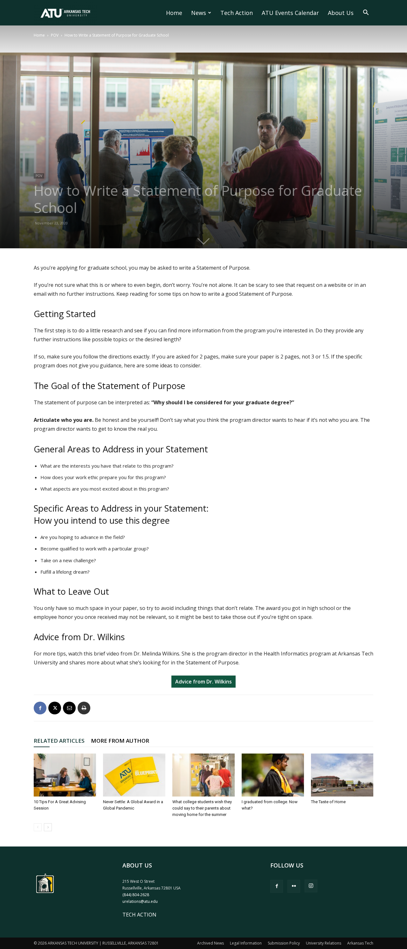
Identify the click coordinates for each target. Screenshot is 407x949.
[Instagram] (311, 886)
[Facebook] (40, 708)
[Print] (84, 708)
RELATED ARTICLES (59, 740)
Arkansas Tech (360, 943)
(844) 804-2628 (135, 894)
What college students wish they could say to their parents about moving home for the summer (202, 808)
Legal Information (246, 943)
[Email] (69, 708)
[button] (365, 13)
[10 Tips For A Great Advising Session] (65, 775)
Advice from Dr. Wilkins (203, 681)
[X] (54, 708)
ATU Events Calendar (290, 13)
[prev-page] (38, 827)
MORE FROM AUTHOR (120, 740)
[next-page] (48, 827)
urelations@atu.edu (140, 901)
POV (55, 35)
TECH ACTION (139, 914)
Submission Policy (284, 943)
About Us (341, 13)
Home (174, 13)
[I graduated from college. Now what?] (273, 775)
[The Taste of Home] (342, 775)
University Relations (323, 943)
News (198, 13)
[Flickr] (293, 886)
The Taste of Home (328, 801)
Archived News (210, 943)
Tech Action (236, 13)
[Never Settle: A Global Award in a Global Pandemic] (134, 775)
